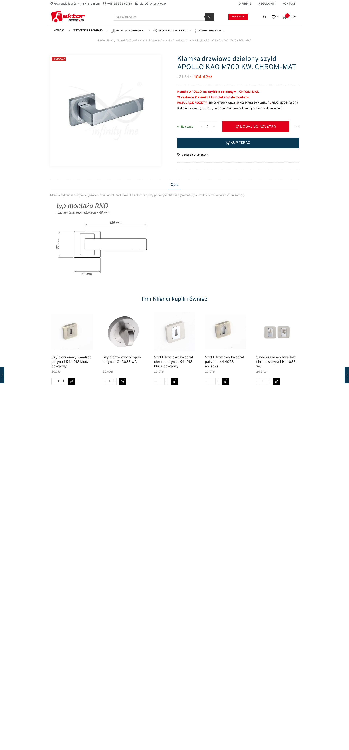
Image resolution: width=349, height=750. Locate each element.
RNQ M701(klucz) (222, 103)
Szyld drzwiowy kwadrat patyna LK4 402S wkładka (224, 362)
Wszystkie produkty (88, 30)
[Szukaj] (209, 17)
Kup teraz (240, 143)
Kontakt (288, 4)
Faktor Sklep (105, 41)
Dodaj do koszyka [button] (86, 336)
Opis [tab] (174, 185)
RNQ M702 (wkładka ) (253, 103)
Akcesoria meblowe (129, 30)
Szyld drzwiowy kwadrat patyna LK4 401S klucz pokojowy (71, 362)
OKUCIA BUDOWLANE (170, 30)
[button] (71, 381)
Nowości (59, 30)
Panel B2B (238, 16)
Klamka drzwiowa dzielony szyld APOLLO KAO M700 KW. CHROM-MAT (207, 41)
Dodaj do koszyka (258, 126)
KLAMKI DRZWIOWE (210, 30)
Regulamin (266, 4)
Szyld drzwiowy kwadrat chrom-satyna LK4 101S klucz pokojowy (173, 362)
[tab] (174, 185)
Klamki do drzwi (126, 41)
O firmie (245, 4)
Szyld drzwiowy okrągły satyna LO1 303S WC (122, 359)
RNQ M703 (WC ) (284, 103)
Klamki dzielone (150, 41)
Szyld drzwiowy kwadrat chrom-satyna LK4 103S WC (276, 362)
